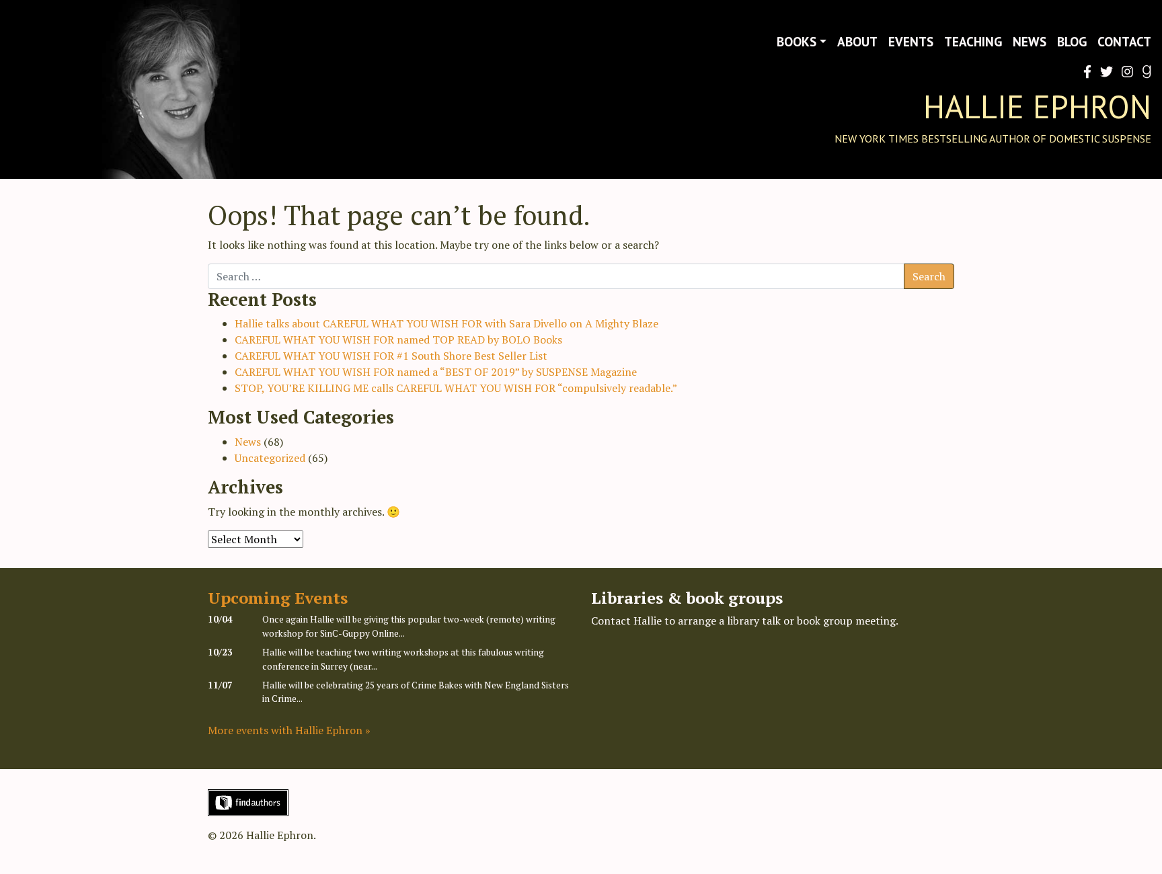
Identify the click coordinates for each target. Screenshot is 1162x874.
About (857, 41)
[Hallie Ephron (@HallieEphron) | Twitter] (1104, 71)
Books (796, 41)
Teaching (973, 41)
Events (910, 41)
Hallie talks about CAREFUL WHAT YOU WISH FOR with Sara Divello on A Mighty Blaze (446, 323)
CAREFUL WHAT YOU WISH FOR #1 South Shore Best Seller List (391, 355)
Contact (1124, 41)
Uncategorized (270, 457)
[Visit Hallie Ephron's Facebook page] (1084, 71)
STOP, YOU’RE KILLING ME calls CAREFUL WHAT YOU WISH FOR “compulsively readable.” (456, 388)
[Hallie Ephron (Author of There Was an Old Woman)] (1143, 71)
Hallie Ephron (1037, 106)
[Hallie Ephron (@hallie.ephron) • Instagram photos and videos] (1124, 71)
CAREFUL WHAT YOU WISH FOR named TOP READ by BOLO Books (398, 339)
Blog (1072, 41)
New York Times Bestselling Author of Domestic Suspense (993, 138)
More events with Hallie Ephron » (289, 730)
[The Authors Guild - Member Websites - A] (248, 801)
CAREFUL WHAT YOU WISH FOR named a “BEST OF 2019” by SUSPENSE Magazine (436, 371)
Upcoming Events (278, 597)
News (1029, 41)
